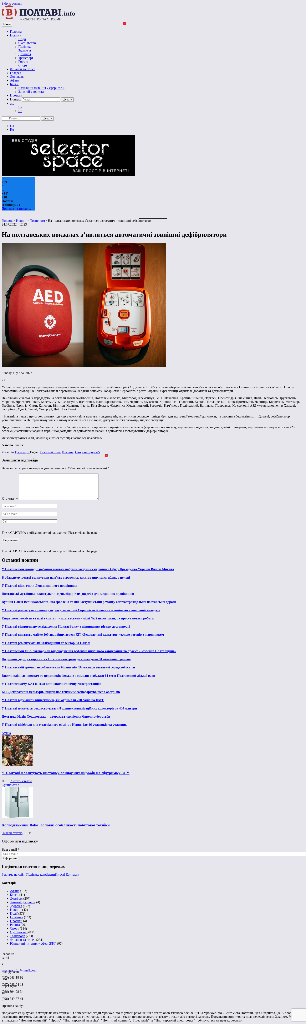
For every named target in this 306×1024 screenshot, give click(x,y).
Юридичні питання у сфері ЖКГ (41, 88)
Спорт (22, 65)
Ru (20, 111)
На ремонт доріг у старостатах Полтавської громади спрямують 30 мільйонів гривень (66, 659)
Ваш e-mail (10, 849)
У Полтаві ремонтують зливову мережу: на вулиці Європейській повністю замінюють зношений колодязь (81, 610)
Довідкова (17, 76)
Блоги (14, 84)
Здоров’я (24, 50)
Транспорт (25, 58)
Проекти (16, 95)
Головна (16, 31)
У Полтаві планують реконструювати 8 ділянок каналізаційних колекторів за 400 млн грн (69, 708)
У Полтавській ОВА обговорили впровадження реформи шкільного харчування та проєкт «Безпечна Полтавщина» (89, 651)
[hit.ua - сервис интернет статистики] (2, 952)
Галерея (15, 73)
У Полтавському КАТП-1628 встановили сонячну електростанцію (51, 684)
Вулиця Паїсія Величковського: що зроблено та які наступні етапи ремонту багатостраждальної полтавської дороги (89, 602)
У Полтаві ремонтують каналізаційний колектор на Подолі (46, 643)
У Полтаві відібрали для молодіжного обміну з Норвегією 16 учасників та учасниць (64, 724)
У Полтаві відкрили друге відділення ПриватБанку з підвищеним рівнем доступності (66, 626)
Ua (20, 107)
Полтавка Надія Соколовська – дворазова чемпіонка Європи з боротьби (56, 716)
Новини (15, 35)
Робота (23, 61)
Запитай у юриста (31, 91)
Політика (24, 46)
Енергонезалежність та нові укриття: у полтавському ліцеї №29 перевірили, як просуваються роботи (78, 618)
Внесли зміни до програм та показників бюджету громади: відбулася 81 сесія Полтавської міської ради (78, 675)
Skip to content (11, 3)
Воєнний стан (50, 452)
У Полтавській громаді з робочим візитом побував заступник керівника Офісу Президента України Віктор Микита (88, 569)
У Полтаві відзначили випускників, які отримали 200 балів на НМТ (53, 700)
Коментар (10, 498)
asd (12, 103)
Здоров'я (16, 906)
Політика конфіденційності (45, 874)
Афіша (14, 80)
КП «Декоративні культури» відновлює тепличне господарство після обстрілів (61, 692)
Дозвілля (24, 54)
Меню (7, 24)
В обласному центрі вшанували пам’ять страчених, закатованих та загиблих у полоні (66, 577)
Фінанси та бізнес (22, 69)
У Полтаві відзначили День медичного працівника (39, 585)
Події (22, 39)
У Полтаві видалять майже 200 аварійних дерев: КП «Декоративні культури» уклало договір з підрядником (83, 634)
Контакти (72, 874)
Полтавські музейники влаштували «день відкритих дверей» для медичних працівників (68, 593)
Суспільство (27, 43)
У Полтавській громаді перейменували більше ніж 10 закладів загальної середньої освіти (68, 667)
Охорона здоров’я (87, 452)
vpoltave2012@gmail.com (19, 970)
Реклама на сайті (13, 874)
